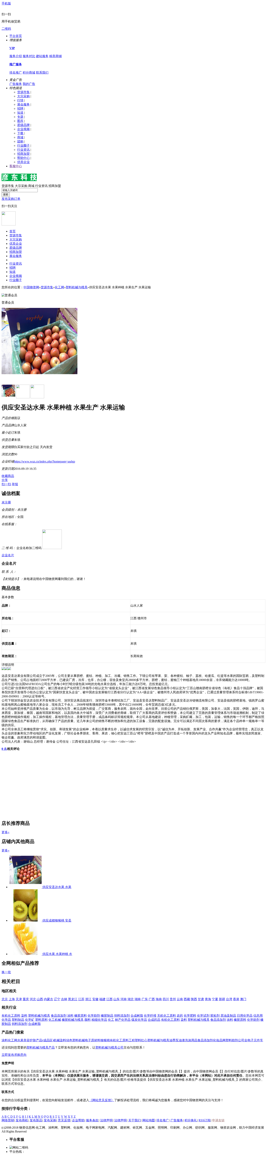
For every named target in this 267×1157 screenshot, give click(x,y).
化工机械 (54, 1019)
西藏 (187, 999)
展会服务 (23, 104)
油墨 (172, 1040)
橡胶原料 (80, 1015)
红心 (144, 1040)
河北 (33, 999)
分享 (5, 480)
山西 (40, 999)
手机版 (6, 3)
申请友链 (218, 1120)
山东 (116, 999)
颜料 (87, 1019)
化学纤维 (150, 1015)
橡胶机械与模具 (73, 1019)
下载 (20, 133)
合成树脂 (137, 1015)
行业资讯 (23, 149)
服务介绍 (15, 56)
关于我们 (134, 1120)
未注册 (6, 502)
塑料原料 (41, 1019)
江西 (109, 999)
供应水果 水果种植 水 (57, 954)
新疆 (222, 999)
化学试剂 (203, 1015)
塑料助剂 (232, 1040)
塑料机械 (78, 1040)
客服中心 (15, 166)
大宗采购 (23, 96)
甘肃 (201, 999)
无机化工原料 (166, 1015)
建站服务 (42, 56)
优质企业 (23, 162)
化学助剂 (94, 1015)
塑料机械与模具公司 (109, 1047)
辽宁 (57, 999)
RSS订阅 (205, 1120)
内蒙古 (48, 999)
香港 (236, 999)
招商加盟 (23, 153)
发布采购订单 (11, 198)
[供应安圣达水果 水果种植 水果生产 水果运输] (25, 887)
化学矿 (29, 1019)
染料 (24, 1015)
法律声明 (106, 1120)
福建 (102, 999)
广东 (145, 999)
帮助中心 (23, 158)
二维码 (6, 28)
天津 (19, 999)
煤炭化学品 (139, 1019)
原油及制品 (228, 1015)
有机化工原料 (11, 1015)
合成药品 (154, 1019)
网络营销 (8, 1120)
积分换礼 (191, 1120)
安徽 (95, 999)
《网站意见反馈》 (101, 1100)
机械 (57, 1040)
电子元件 (253, 1040)
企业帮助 (78, 1120)
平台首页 (15, 36)
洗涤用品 (191, 1040)
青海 (208, 999)
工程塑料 (135, 1040)
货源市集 (23, 92)
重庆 (26, 999)
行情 (20, 100)
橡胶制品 (107, 1015)
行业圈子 (23, 145)
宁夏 (215, 999)
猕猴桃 (105, 1040)
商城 (20, 137)
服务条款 (92, 1120)
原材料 (95, 1040)
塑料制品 (18, 1019)
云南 (180, 999)
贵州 (173, 999)
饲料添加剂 (122, 1015)
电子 (88, 1040)
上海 (12, 999)
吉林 (64, 999)
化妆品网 (219, 1040)
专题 (20, 116)
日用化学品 (245, 1015)
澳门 (243, 999)
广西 (152, 999)
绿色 (69, 1040)
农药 (180, 1015)
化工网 (59, 287)
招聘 (20, 108)
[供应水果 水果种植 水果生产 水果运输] (25, 954)
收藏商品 (8, 476)
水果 (20, 1040)
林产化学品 (123, 1019)
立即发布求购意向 (14, 1054)
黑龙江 (72, 999)
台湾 (229, 999)
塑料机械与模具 (77, 287)
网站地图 (148, 1120)
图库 (20, 121)
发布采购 (50, 1120)
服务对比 (29, 56)
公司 (241, 1040)
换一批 (6, 972)
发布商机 (22, 1120)
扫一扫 (6, 484)
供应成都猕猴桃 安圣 (56, 920)
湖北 (130, 999)
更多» (5, 832)
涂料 (70, 1015)
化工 (111, 1019)
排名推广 (15, 72)
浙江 (88, 999)
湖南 (137, 999)
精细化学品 (99, 1019)
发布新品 (36, 1120)
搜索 (5, 194)
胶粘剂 (215, 1015)
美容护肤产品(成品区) (38, 1040)
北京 (5, 999)
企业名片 (8, 555)
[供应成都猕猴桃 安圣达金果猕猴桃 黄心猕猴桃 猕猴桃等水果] (25, 920)
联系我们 (42, 72)
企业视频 (23, 129)
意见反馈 (64, 1120)
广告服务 (15, 84)
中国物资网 (31, 287)
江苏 (81, 999)
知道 (20, 112)
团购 (20, 141)
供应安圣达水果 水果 (56, 887)
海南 (159, 999)
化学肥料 (190, 1015)
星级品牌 (23, 125)
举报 (15, 484)
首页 (12, 231)
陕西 (194, 999)
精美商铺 (55, 56)
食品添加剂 (58, 1015)
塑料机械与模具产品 (41, 1047)
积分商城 (29, 72)
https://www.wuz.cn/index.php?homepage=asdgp (44, 461)
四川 (166, 999)
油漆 (182, 1040)
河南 (123, 999)
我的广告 (29, 84)
